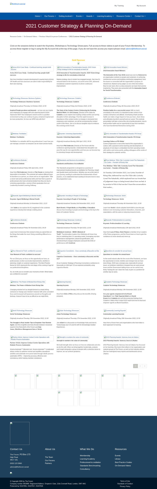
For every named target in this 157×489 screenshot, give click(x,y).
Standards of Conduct (125, 484)
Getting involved (65, 16)
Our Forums (49, 16)
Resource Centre (124, 16)
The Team (49, 457)
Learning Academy (104, 16)
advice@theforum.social (136, 49)
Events (79, 16)
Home (37, 16)
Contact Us (139, 16)
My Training (119, 6)
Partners (48, 463)
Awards (89, 16)
